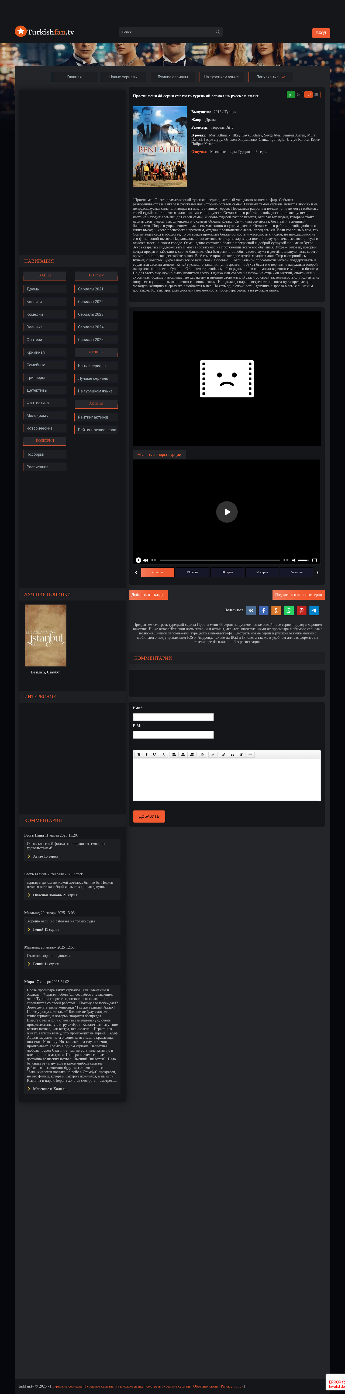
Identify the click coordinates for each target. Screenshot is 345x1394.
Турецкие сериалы (67, 1386)
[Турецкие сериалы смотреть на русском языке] (44, 36)
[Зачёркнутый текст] (163, 755)
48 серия (158, 572)
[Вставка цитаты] (232, 755)
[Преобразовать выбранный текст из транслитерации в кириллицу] (241, 755)
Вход (321, 33)
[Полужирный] (138, 755)
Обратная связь (205, 1386)
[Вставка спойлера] (250, 755)
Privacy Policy (232, 1386)
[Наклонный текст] (146, 755)
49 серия (192, 572)
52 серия (297, 572)
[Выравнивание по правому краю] (191, 755)
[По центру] (183, 755)
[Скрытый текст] (223, 755)
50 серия (227, 572)
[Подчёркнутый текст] (154, 755)
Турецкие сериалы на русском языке (114, 1386)
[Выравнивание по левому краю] (174, 755)
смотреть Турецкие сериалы (168, 1386)
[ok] (217, 32)
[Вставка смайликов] (202, 755)
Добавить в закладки (148, 595)
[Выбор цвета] (213, 755)
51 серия (262, 572)
